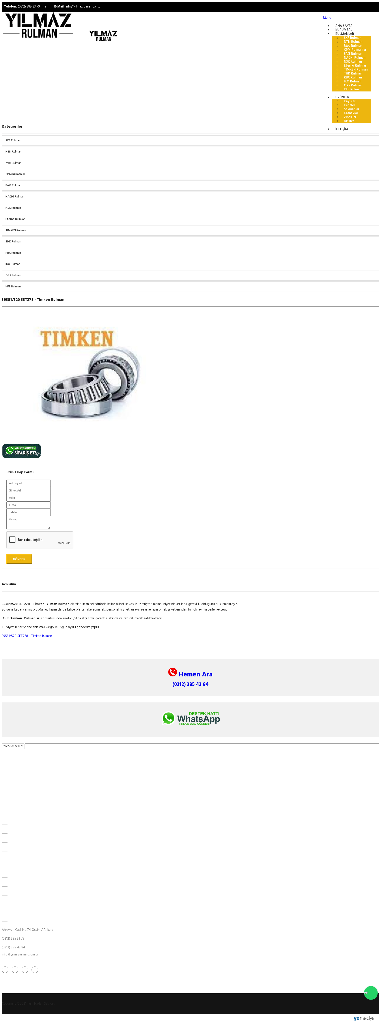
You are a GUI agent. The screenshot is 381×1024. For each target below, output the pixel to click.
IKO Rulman (13, 264)
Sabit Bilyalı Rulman (23, 886)
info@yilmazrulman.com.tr (83, 6)
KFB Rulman (13, 286)
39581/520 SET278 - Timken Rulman (27, 636)
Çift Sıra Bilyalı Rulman (25, 904)
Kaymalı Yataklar (21, 895)
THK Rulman (13, 241)
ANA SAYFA (18, 824)
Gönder (19, 559)
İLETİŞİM (341, 129)
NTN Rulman (13, 151)
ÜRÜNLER (16, 851)
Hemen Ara (195, 674)
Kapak (14, 921)
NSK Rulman (13, 207)
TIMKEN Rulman (16, 230)
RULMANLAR (19, 842)
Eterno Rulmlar (15, 219)
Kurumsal (16, 833)
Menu (327, 17)
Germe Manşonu (21, 913)
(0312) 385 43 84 (190, 685)
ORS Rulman (13, 275)
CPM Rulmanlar (15, 174)
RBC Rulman (13, 252)
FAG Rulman (13, 185)
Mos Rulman (13, 163)
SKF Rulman (13, 140)
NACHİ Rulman (15, 196)
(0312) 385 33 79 (29, 6)
